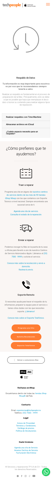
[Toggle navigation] (48, 4)
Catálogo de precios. (26, 428)
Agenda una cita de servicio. (26, 211)
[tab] (26, 117)
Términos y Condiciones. (26, 426)
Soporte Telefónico (26, 345)
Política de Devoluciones (26, 431)
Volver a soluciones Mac (27, 360)
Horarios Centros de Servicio (26, 450)
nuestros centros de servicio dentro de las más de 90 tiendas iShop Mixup (26, 195)
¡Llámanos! (30, 311)
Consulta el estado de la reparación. (26, 214)
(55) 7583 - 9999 (30, 413)
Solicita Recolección (26, 337)
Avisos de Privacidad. (26, 423)
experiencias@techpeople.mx (29, 410)
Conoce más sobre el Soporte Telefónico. (26, 318)
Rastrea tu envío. (26, 269)
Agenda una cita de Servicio (26, 448)
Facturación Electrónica (26, 453)
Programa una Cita (26, 328)
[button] (26, 117)
